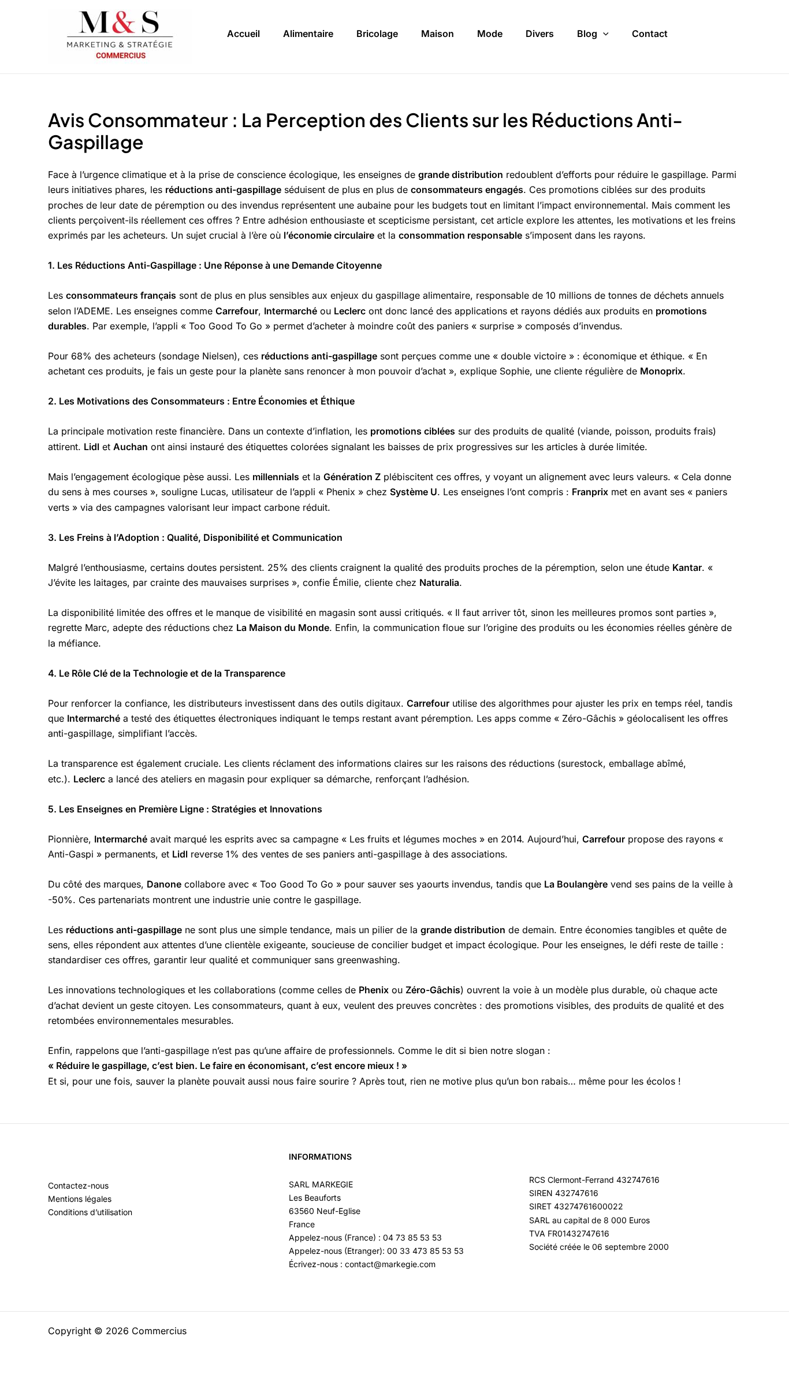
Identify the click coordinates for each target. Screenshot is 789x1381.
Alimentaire (308, 33)
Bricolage (377, 33)
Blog (587, 33)
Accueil (243, 33)
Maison (437, 33)
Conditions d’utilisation (90, 1212)
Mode (490, 33)
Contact (650, 33)
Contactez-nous (78, 1185)
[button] (603, 34)
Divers (540, 33)
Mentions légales (79, 1199)
